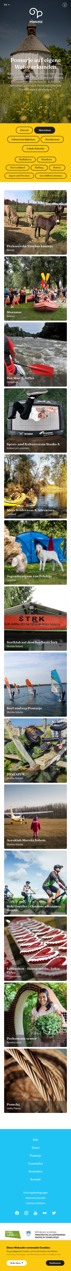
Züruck (24, 130)
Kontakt (35, 1179)
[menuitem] (35, 1139)
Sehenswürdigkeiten (23, 139)
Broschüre (35, 1171)
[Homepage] (36, 15)
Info (35, 1139)
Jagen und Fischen (19, 175)
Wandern (46, 159)
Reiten (57, 167)
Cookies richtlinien (35, 1203)
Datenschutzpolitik (35, 1197)
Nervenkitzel (17, 167)
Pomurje (35, 1155)
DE (5, 4)
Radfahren (25, 159)
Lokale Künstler (36, 148)
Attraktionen (52, 139)
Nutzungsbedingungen (35, 1192)
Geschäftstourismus (51, 175)
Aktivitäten (44, 130)
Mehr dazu (15, 1263)
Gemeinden (35, 1163)
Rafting (39, 167)
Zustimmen (55, 1263)
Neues (35, 1147)
